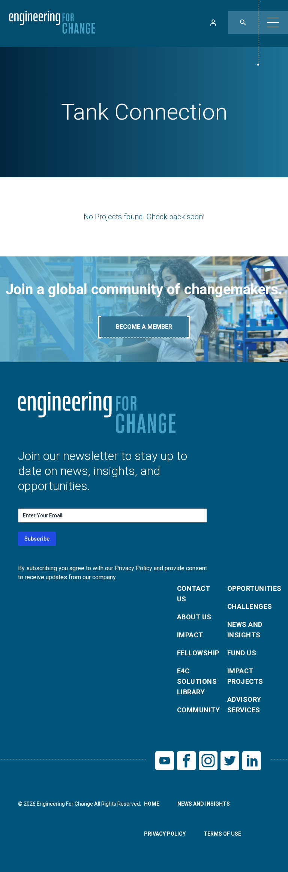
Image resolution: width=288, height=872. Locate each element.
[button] (273, 22)
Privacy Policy (165, 834)
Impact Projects (245, 676)
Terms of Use (222, 834)
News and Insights (244, 629)
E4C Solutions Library (197, 681)
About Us (194, 617)
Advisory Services (244, 704)
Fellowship (197, 653)
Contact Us (193, 593)
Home (151, 804)
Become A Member (144, 326)
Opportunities (247, 588)
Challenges (247, 606)
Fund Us (241, 653)
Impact (190, 635)
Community (197, 710)
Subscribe (37, 539)
